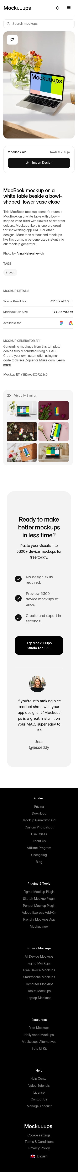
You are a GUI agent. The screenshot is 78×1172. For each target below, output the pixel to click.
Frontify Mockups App (39, 919)
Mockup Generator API (39, 820)
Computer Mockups (39, 984)
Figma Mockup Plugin (39, 892)
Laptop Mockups (39, 998)
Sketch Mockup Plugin (39, 899)
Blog (39, 862)
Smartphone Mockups (39, 977)
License (39, 1092)
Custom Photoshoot (39, 827)
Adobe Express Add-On (39, 913)
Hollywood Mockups (39, 1035)
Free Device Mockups (39, 970)
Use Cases (39, 834)
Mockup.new (39, 926)
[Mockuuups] (26, 8)
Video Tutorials (39, 1086)
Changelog (39, 855)
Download (39, 813)
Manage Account (39, 1106)
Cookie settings (39, 1135)
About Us (39, 841)
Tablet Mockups (39, 991)
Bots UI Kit (39, 1049)
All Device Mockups (39, 956)
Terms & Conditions (39, 1141)
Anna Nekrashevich (30, 253)
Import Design (42, 162)
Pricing (39, 807)
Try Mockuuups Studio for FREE (39, 645)
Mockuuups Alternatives (39, 1042)
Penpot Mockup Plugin (39, 906)
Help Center (39, 1079)
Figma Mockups (39, 963)
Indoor (10, 272)
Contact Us (39, 1099)
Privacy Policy (39, 1148)
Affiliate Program (39, 848)
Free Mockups (39, 1028)
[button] (57, 8)
